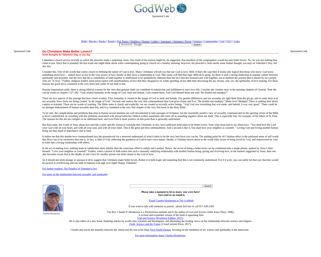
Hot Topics (123, 41)
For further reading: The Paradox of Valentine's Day (69, 168)
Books (102, 41)
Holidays (135, 41)
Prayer (188, 41)
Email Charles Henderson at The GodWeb (171, 200)
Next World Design (160, 229)
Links (237, 41)
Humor (145, 41)
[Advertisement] (160, 28)
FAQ (229, 41)
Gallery (155, 41)
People (111, 41)
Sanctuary (166, 41)
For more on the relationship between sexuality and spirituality (75, 174)
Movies (93, 41)
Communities (211, 41)
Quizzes (197, 41)
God (222, 41)
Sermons (178, 41)
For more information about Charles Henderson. (160, 235)
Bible (84, 41)
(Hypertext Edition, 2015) (160, 218)
